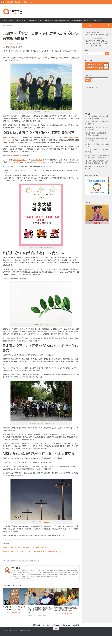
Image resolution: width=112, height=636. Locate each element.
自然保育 (9, 25)
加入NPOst (55, 625)
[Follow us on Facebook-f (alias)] (108, 25)
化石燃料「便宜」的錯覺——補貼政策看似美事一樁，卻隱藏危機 (25, 547)
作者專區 (76, 625)
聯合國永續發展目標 (61, 20)
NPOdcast (48, 20)
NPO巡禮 (46, 625)
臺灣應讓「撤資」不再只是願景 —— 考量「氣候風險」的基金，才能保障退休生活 (31, 552)
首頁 (2, 2)
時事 (4, 20)
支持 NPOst (97, 20)
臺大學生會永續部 (19, 160)
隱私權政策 (36, 625)
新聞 (4, 25)
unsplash (46, 111)
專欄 (23, 20)
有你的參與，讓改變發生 (14, 2)
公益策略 (31, 20)
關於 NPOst (28, 2)
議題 (10, 20)
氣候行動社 (38, 160)
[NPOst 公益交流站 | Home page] (13, 11)
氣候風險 (13, 560)
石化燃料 (19, 560)
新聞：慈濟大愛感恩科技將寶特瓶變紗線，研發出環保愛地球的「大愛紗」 (40, 610)
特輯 (17, 20)
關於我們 (87, 20)
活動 (39, 20)
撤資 (8, 560)
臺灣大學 (36, 560)
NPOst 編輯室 (9, 43)
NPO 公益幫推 (76, 20)
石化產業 (25, 560)
